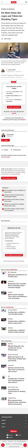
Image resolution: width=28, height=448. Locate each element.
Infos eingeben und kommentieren (14, 255)
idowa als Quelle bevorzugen (9, 178)
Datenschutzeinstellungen (14, 446)
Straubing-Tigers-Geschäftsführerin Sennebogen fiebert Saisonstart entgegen (17, 285)
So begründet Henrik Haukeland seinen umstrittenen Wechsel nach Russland (17, 402)
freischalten (23, 119)
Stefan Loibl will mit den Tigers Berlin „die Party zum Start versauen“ (16, 369)
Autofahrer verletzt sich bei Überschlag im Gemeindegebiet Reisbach (14, 195)
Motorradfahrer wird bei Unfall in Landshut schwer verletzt (14, 200)
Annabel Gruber (12, 70)
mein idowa (7, 157)
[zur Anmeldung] (26, 2)
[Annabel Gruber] (3, 70)
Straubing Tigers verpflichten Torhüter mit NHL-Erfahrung (16, 331)
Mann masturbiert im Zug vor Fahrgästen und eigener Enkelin (14, 191)
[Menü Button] (2, 2)
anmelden (14, 113)
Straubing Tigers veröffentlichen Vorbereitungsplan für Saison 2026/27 (16, 380)
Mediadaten (8, 444)
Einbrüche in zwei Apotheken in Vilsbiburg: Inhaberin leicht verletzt (14, 205)
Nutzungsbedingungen (21, 441)
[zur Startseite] (14, 431)
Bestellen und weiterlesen (14, 107)
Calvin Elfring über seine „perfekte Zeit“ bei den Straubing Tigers (16, 348)
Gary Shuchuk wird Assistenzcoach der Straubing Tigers (16, 391)
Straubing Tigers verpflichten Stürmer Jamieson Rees (16, 322)
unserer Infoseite (16, 174)
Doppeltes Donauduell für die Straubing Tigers (17, 275)
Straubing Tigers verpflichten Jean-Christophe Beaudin (16, 313)
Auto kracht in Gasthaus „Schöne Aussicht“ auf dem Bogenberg (14, 209)
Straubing (6, 150)
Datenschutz (10, 441)
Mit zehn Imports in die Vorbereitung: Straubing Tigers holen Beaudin (17, 358)
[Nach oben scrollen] (25, 445)
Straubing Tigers (17, 150)
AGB (15, 441)
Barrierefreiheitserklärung (17, 444)
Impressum (4, 441)
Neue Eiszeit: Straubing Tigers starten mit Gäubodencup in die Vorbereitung (17, 296)
